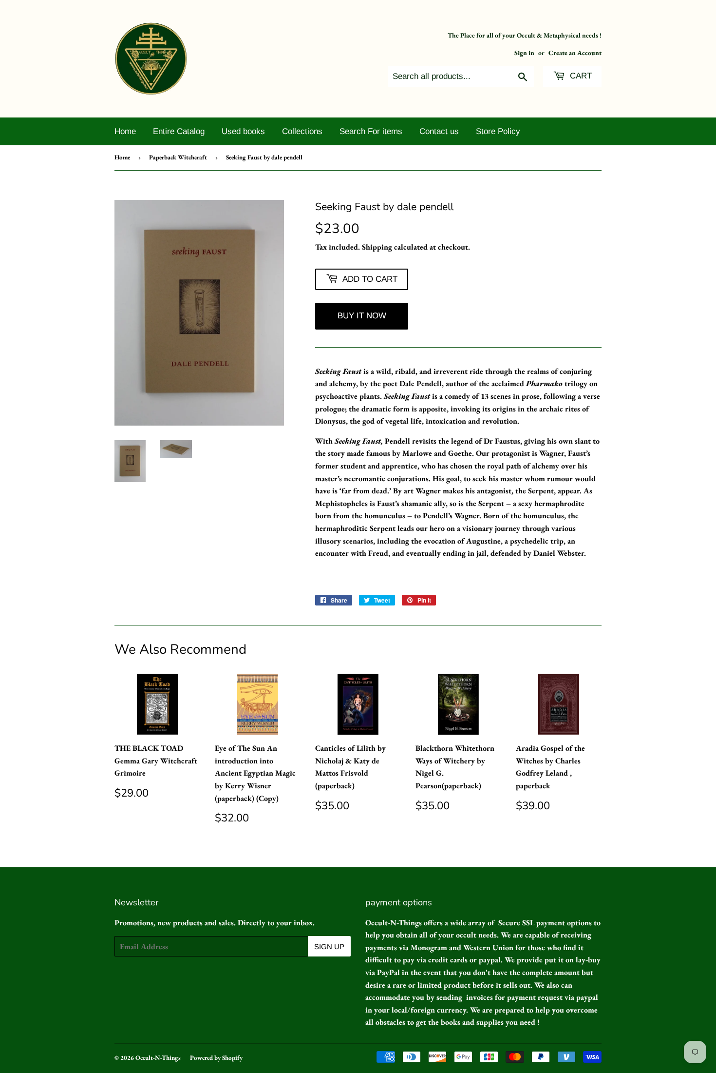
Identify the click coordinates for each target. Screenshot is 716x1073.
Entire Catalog (179, 131)
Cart (579, 75)
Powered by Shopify (216, 1057)
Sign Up (329, 946)
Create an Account (575, 52)
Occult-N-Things (158, 1057)
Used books (243, 131)
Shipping (377, 247)
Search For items (370, 131)
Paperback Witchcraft (178, 157)
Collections (302, 131)
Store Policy (498, 131)
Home (125, 131)
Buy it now (362, 315)
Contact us (439, 131)
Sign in (524, 52)
